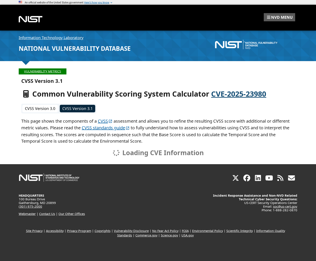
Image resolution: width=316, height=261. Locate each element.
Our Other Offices (71, 214)
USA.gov (187, 235)
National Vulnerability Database (75, 48)
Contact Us (47, 214)
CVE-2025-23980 (238, 94)
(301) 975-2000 (30, 206)
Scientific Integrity (239, 231)
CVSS (103, 121)
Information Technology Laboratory (51, 37)
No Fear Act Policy (165, 231)
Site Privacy (34, 231)
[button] (279, 17)
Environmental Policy (207, 231)
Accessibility (55, 231)
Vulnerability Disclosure (131, 231)
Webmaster (27, 214)
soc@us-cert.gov (285, 206)
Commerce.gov (146, 235)
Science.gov (169, 235)
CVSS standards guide (103, 128)
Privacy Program (79, 231)
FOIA (185, 231)
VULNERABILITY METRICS (42, 71)
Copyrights (102, 231)
